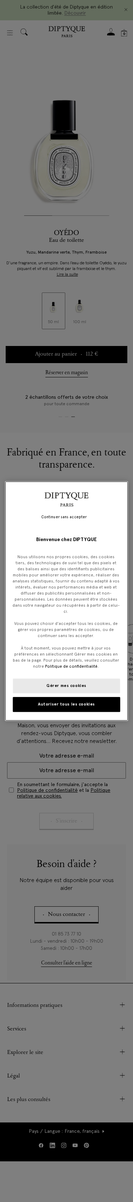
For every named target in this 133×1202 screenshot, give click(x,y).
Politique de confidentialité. (72, 666)
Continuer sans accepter (64, 517)
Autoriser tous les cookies (66, 704)
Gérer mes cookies (66, 685)
